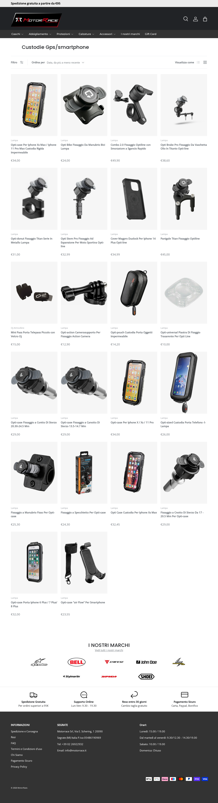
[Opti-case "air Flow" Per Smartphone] (84, 563)
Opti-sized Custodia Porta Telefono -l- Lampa (183, 424)
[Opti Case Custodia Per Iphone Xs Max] (134, 473)
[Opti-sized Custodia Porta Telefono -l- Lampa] (184, 383)
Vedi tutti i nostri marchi (109, 650)
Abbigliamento (38, 34)
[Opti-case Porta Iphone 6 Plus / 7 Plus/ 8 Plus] (34, 563)
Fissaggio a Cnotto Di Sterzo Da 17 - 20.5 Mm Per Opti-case (182, 514)
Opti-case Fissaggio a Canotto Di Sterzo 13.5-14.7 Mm (80, 424)
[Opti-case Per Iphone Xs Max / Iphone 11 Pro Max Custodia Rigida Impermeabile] (34, 105)
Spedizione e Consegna (24, 731)
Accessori (106, 34)
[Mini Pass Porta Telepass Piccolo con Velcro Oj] (34, 293)
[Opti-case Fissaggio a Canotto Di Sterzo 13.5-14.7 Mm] (84, 383)
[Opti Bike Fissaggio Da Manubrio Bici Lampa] (84, 105)
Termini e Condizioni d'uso (26, 749)
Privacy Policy (19, 766)
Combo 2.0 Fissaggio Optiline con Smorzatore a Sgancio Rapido (131, 146)
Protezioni (63, 34)
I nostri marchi (130, 34)
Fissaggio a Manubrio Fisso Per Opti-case (33, 514)
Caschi (15, 34)
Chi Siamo (17, 755)
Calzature (85, 34)
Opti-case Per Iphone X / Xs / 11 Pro (132, 422)
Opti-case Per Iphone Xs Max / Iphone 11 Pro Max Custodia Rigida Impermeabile (33, 148)
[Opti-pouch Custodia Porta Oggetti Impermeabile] (134, 293)
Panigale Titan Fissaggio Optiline (180, 238)
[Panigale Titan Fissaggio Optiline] (184, 199)
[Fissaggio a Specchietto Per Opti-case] (84, 473)
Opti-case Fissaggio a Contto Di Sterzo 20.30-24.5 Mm (34, 424)
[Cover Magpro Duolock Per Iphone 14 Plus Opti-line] (134, 199)
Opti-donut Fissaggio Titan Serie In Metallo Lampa (31, 240)
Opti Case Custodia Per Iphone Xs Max (134, 512)
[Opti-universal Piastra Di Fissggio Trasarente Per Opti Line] (184, 293)
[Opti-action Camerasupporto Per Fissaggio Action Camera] (84, 293)
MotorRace (22, 787)
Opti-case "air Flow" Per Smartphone (83, 602)
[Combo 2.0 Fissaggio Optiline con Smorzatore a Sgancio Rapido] (134, 105)
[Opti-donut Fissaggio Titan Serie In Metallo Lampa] (34, 199)
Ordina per (38, 62)
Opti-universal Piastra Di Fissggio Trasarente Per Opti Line (180, 334)
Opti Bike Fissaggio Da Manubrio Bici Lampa (83, 146)
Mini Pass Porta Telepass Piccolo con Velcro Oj (33, 334)
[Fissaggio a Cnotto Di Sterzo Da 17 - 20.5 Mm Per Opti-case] (184, 473)
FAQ (13, 743)
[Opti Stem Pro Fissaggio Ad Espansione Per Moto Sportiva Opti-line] (84, 199)
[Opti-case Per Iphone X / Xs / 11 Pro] (134, 383)
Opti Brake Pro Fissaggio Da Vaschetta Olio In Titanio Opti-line (184, 146)
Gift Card (150, 34)
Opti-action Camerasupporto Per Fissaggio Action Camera (80, 334)
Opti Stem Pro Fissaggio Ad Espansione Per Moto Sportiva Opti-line (82, 242)
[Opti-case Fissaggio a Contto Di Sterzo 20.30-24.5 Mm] (34, 383)
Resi (13, 737)
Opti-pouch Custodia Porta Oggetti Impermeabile (131, 334)
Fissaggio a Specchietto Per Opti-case (83, 512)
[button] (205, 19)
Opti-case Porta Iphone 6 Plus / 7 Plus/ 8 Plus (34, 604)
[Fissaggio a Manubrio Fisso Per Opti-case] (34, 473)
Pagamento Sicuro (21, 760)
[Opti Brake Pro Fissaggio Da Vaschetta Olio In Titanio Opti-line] (184, 105)
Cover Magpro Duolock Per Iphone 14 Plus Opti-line (133, 240)
